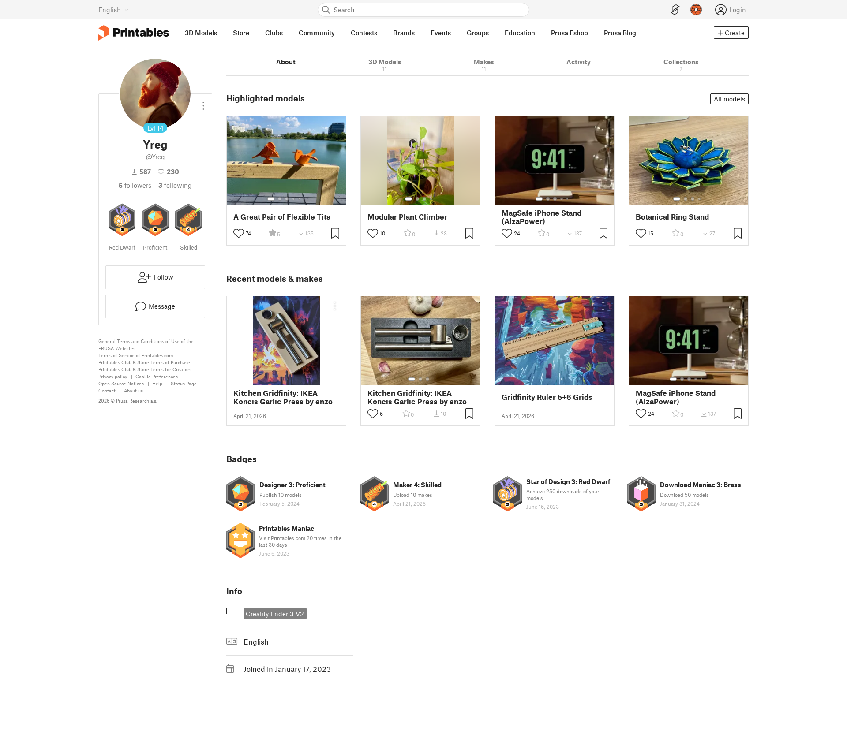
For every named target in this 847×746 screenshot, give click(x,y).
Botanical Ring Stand (672, 217)
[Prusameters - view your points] (696, 9)
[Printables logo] (133, 33)
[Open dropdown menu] (203, 102)
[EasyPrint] (675, 10)
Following (175, 185)
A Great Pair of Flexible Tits (281, 217)
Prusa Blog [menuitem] (620, 33)
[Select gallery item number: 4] (294, 199)
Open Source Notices (121, 383)
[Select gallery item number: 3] (287, 199)
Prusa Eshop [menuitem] (569, 33)
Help (157, 383)
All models (729, 99)
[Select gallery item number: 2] (279, 199)
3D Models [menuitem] (201, 33)
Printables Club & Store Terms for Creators (144, 369)
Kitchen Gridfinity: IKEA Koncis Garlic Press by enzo (283, 397)
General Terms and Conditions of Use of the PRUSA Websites (146, 344)
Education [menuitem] (520, 33)
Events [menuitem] (441, 33)
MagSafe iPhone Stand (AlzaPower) (541, 217)
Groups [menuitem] (478, 33)
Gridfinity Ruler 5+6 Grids (547, 397)
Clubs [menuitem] (274, 33)
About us (133, 390)
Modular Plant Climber (407, 217)
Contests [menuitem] (364, 33)
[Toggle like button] (238, 233)
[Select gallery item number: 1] (270, 199)
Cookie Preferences (156, 376)
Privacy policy (112, 376)
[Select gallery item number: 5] (300, 199)
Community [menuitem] (317, 33)
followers (135, 185)
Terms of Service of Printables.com (135, 355)
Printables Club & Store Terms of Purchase (144, 362)
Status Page (184, 383)
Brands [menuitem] (404, 33)
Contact (107, 390)
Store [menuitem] (241, 33)
